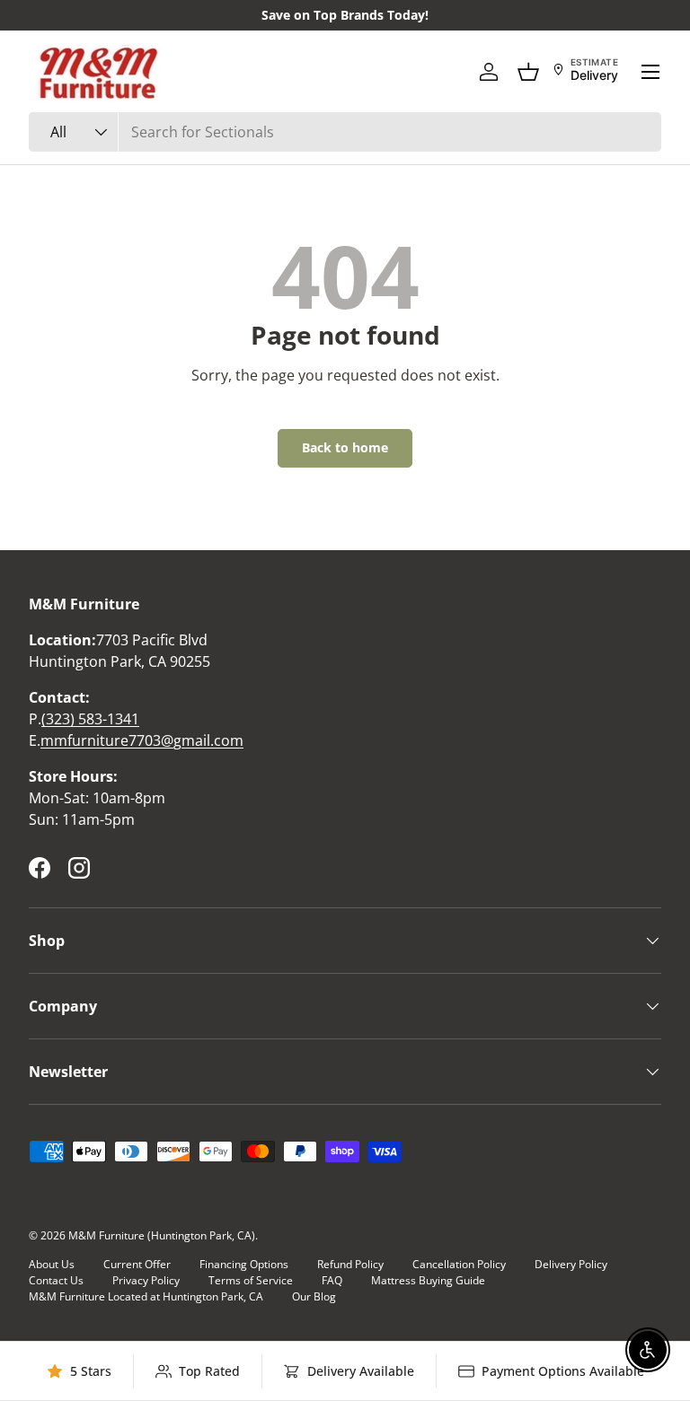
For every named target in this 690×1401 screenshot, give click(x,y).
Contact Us (56, 1280)
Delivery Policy (571, 1264)
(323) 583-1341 (90, 719)
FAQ (332, 1280)
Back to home (345, 447)
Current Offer (137, 1264)
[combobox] (345, 132)
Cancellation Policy (459, 1264)
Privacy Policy (146, 1280)
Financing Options (243, 1264)
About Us (52, 1264)
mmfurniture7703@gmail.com (141, 740)
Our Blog (314, 1296)
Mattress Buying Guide (428, 1280)
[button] (528, 72)
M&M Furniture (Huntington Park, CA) (161, 1235)
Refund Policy (350, 1264)
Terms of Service (250, 1280)
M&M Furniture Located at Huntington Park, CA (146, 1296)
